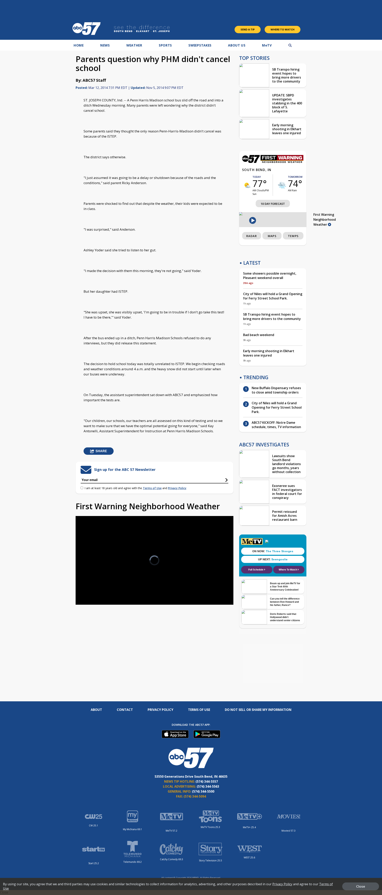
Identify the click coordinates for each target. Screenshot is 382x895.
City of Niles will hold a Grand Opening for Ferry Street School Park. (272, 296)
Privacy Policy (177, 488)
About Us (237, 45)
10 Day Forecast (273, 204)
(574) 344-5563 (208, 786)
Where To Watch (282, 29)
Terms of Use (152, 488)
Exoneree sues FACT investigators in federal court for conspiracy (287, 492)
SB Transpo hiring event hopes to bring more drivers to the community (286, 75)
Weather (134, 45)
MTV (267, 45)
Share (101, 451)
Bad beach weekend (258, 335)
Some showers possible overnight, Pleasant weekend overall (269, 275)
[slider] (89, 588)
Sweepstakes (199, 45)
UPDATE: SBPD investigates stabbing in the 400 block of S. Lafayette (287, 103)
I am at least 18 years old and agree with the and (135, 488)
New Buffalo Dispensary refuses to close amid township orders (276, 390)
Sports (165, 45)
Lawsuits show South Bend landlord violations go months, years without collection (286, 464)
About (96, 709)
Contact (125, 709)
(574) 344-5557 (207, 781)
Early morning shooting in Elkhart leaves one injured (286, 129)
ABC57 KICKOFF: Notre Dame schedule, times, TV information (276, 424)
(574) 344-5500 (203, 791)
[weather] (247, 185)
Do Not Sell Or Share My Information (258, 709)
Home (79, 45)
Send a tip (248, 29)
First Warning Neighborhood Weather (324, 219)
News (105, 45)
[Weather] (272, 162)
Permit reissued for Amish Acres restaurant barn (284, 515)
